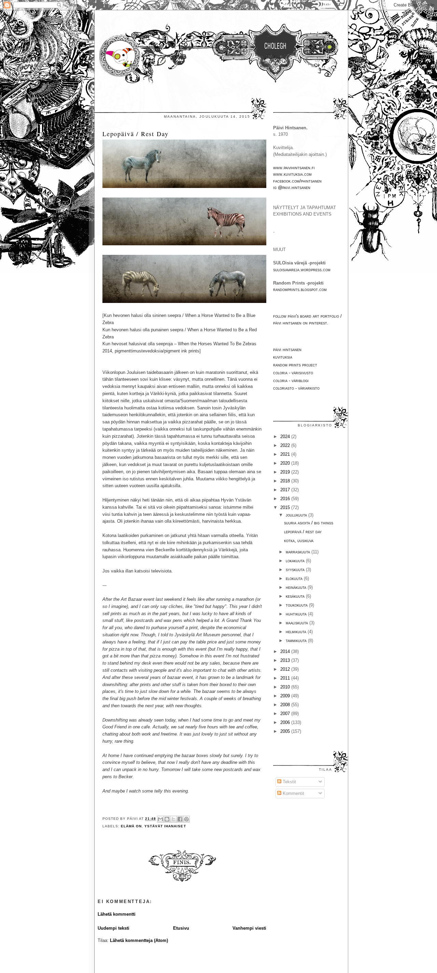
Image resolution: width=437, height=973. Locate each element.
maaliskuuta (297, 622)
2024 (285, 436)
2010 (285, 686)
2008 (285, 704)
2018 (285, 480)
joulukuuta (297, 515)
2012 (285, 669)
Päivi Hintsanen (287, 349)
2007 (285, 713)
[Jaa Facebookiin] (180, 819)
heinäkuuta (297, 587)
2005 (285, 731)
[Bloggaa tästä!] (167, 819)
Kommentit (292, 793)
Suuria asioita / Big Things (308, 522)
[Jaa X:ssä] (173, 819)
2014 (285, 651)
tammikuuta (297, 640)
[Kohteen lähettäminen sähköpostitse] (160, 819)
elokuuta (295, 578)
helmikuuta (297, 631)
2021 (285, 454)
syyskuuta (296, 569)
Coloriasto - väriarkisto (296, 388)
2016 (285, 498)
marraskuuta (298, 551)
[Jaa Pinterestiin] (186, 819)
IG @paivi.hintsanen (291, 187)
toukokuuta (297, 605)
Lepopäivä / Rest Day (135, 134)
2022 (285, 445)
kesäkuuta (296, 596)
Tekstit (288, 781)
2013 (285, 660)
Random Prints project (295, 364)
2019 (285, 472)
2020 (285, 463)
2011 (285, 678)
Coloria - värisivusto (293, 372)
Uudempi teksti (113, 928)
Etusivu (181, 928)
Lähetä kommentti (117, 914)
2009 (285, 695)
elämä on (131, 826)
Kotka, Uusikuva (298, 540)
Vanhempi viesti (249, 928)
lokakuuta (296, 560)
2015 (285, 507)
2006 (285, 722)
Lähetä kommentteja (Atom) (139, 940)
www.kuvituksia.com (292, 174)
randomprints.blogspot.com (300, 289)
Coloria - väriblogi (291, 380)
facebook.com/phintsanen (297, 181)
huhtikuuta (297, 613)
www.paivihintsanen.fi (294, 167)
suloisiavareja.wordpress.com (301, 269)
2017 (285, 489)
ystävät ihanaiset (165, 826)
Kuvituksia (282, 357)
